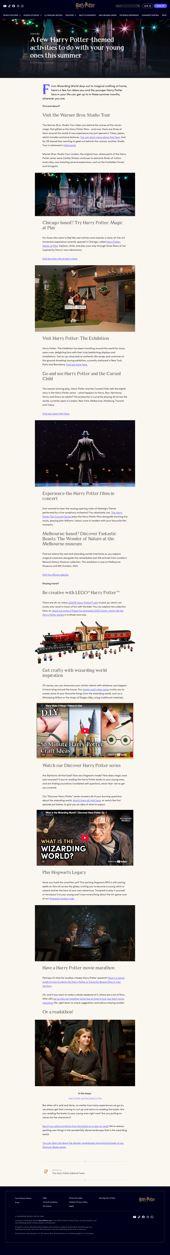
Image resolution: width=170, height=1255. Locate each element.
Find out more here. (77, 364)
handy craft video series (96, 689)
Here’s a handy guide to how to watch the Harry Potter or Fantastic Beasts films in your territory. (83, 981)
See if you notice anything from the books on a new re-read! (75, 1126)
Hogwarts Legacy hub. (62, 898)
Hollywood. (70, 145)
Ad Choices (47, 1206)
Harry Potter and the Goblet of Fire (85, 1098)
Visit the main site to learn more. (60, 258)
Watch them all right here (87, 800)
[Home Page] (85, 5)
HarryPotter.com (45, 1220)
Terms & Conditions (50, 1202)
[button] (12, 15)
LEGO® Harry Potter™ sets (83, 602)
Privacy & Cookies (75, 1198)
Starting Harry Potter (107, 1198)
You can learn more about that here (100, 137)
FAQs (45, 1198)
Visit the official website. (55, 574)
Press (17, 1202)
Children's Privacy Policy (78, 1202)
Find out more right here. (56, 413)
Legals (71, 1206)
